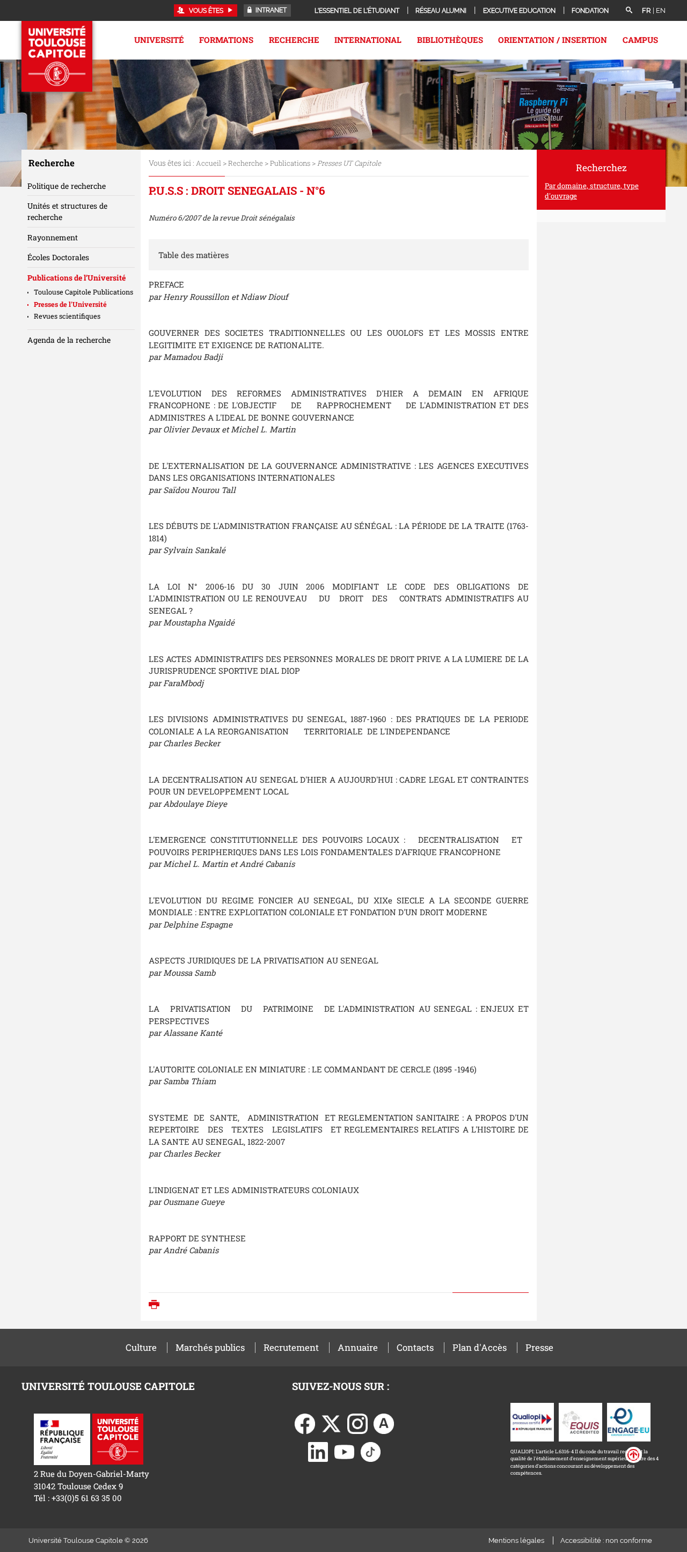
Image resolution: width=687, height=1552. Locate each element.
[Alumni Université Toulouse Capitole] (384, 1422)
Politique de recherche (66, 186)
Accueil (208, 163)
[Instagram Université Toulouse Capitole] (357, 1422)
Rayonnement (52, 237)
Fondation (590, 10)
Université (159, 39)
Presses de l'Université (70, 304)
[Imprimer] (157, 1305)
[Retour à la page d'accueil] (56, 56)
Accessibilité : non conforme (606, 1540)
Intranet (270, 10)
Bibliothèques (450, 39)
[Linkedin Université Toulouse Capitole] (318, 1451)
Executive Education (519, 10)
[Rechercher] (629, 10)
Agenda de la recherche (69, 340)
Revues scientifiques (67, 316)
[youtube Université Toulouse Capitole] (344, 1451)
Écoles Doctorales (58, 257)
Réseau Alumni (440, 10)
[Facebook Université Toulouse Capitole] (305, 1422)
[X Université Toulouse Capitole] (331, 1422)
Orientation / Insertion (552, 39)
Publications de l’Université (76, 278)
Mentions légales (516, 1540)
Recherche (294, 39)
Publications (290, 163)
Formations (226, 39)
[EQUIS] (580, 1421)
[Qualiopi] (532, 1421)
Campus (640, 39)
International (367, 39)
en (661, 10)
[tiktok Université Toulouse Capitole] (371, 1451)
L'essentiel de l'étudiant (357, 10)
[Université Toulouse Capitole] (117, 1438)
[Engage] (629, 1421)
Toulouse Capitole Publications (83, 292)
